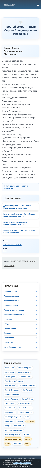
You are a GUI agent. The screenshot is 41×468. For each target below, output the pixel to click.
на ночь (27, 435)
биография (9, 421)
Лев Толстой (27, 390)
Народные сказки (11, 301)
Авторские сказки (11, 296)
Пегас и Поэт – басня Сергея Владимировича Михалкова (15, 223)
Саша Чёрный (10, 408)
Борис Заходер (23, 372)
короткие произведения (14, 430)
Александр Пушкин (25, 368)
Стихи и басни (10, 328)
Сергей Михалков (12, 244)
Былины (7, 333)
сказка (7, 443)
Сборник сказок (10, 291)
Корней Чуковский (12, 390)
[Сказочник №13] (9, 4)
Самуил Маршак (24, 403)
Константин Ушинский (27, 385)
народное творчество (13, 439)
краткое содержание (12, 435)
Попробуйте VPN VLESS (22, 462)
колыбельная (19, 426)
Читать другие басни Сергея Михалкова (16, 187)
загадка (7, 426)
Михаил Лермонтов (12, 394)
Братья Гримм (10, 377)
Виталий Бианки (25, 377)
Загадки (7, 324)
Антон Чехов (9, 372)
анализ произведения (13, 417)
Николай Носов (27, 399)
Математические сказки (14, 315)
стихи (27, 443)
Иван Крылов (10, 385)
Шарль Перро (10, 412)
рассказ (27, 439)
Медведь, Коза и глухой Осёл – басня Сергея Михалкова (19, 232)
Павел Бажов (9, 403)
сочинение (17, 443)
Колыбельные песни (12, 347)
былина (20, 421)
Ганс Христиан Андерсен (14, 381)
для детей (22, 261)
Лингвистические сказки (14, 310)
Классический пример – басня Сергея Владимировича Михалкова (19, 215)
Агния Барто (9, 368)
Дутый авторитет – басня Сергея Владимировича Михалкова (17, 207)
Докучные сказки (11, 305)
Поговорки (8, 342)
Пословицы (9, 338)
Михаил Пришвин (11, 399)
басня (13, 261)
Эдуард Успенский (25, 412)
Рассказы (8, 319)
